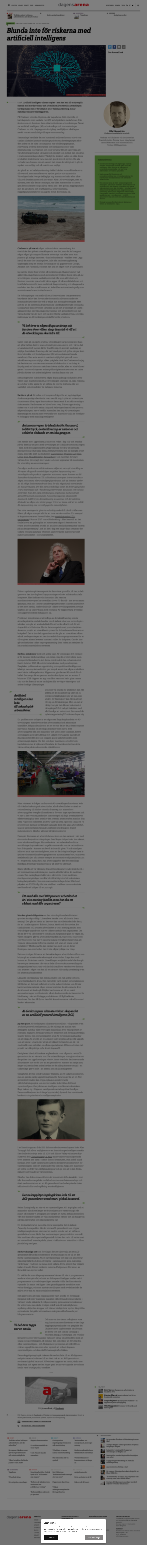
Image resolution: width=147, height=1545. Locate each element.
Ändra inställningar (93, 1538)
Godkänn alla (51, 1538)
